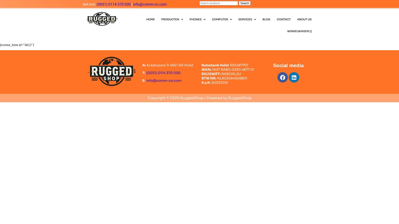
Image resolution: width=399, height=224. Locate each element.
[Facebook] (282, 77)
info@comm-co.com (150, 4)
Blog (266, 19)
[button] (172, 19)
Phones (196, 19)
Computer (220, 19)
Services (245, 19)
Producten (170, 19)
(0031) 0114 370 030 (114, 4)
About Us (304, 19)
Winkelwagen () (299, 31)
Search (244, 3)
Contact (284, 19)
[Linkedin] (294, 77)
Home (150, 19)
